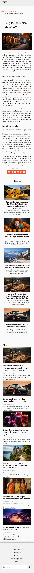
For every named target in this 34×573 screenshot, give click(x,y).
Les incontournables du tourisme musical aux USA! (16, 528)
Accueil (3, 11)
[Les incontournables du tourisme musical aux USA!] (17, 517)
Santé (16, 556)
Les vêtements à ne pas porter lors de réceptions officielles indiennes (16, 497)
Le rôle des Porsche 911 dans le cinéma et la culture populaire (17, 325)
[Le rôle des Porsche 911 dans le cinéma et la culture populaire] (17, 315)
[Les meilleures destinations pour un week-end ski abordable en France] (17, 255)
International (11, 11)
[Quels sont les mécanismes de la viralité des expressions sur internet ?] (17, 225)
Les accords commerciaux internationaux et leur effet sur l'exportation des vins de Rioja (17, 296)
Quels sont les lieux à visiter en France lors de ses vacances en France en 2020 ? (15, 465)
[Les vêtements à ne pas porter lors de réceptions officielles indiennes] (17, 486)
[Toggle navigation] (4, 3)
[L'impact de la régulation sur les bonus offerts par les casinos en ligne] (17, 419)
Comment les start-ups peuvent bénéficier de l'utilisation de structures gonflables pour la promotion (17, 205)
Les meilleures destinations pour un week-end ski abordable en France (17, 266)
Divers (16, 562)
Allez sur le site (21, 93)
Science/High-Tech (16, 559)
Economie (16, 549)
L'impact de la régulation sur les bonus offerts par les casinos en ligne (15, 432)
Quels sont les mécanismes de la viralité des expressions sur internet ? (17, 237)
